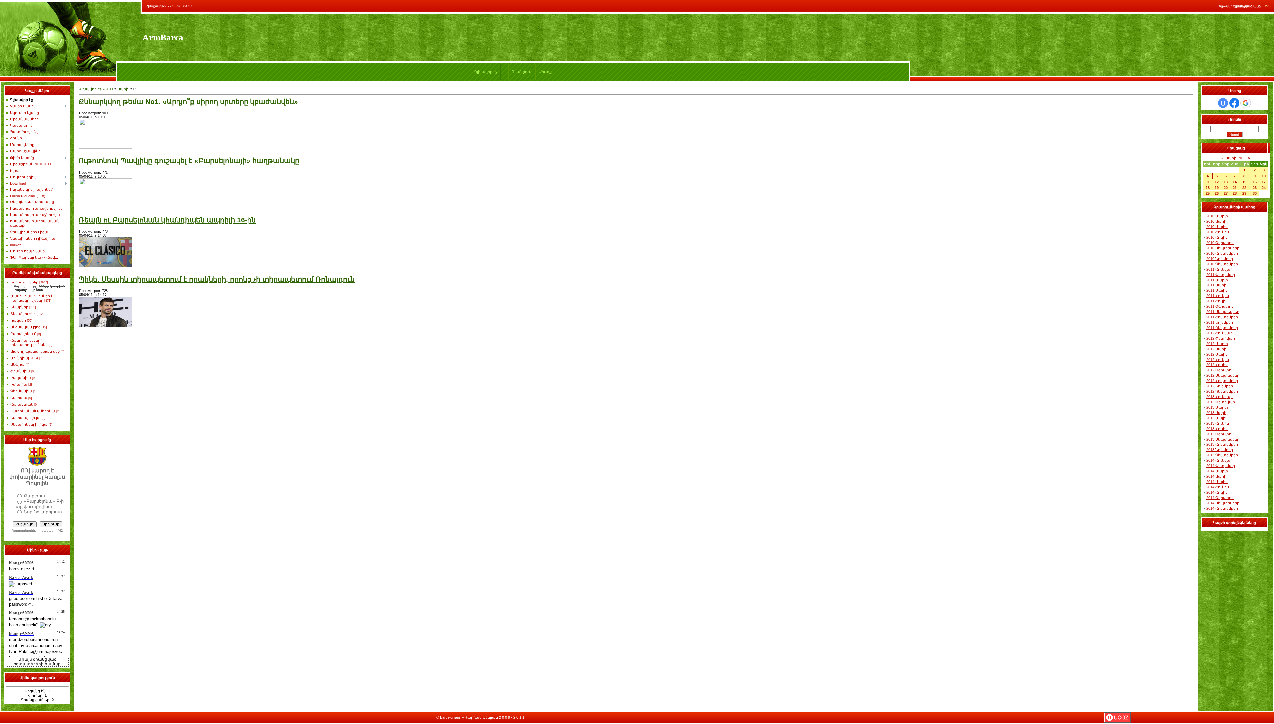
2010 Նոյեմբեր (1219, 259)
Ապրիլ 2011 (1235, 158)
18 (1208, 188)
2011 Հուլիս (1217, 301)
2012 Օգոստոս (1220, 370)
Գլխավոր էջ (485, 72)
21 (1235, 188)
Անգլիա (17, 364)
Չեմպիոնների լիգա (29, 424)
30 (1255, 193)
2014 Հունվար (1219, 460)
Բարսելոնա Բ (23, 334)
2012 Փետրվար (1220, 338)
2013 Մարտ (1217, 407)
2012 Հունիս (1217, 360)
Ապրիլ (123, 89)
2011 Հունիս (1217, 296)
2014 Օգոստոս (1220, 498)
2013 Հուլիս (1217, 429)
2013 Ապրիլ (1216, 413)
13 (1226, 182)
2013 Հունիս (1217, 423)
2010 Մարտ (1217, 216)
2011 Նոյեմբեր (1219, 322)
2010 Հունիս (1217, 232)
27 (1226, 193)
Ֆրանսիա (20, 371)
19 (1217, 188)
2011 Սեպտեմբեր (1222, 312)
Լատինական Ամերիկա (32, 411)
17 (1264, 182)
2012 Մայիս (1217, 354)
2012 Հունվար (1219, 333)
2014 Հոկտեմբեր (1222, 508)
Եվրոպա (18, 398)
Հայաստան (21, 404)
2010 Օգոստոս (1220, 243)
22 (1244, 188)
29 (1244, 193)
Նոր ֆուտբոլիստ (43, 511)
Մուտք (545, 72)
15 (1244, 182)
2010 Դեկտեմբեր (1222, 264)
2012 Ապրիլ (1216, 349)
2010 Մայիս (1217, 227)
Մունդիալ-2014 (24, 358)
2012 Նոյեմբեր (1219, 386)
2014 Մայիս (1217, 482)
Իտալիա (18, 384)
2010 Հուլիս (1217, 237)
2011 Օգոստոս (1220, 306)
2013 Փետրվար (1220, 402)
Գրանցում (521, 72)
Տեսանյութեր (23, 314)
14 (1235, 182)
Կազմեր (18, 320)
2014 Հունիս (1217, 487)
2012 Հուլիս (1217, 365)
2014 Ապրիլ (1216, 476)
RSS (1267, 6)
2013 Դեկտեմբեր (1222, 455)
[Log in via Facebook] (1234, 103)
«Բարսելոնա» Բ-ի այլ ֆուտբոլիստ (40, 504)
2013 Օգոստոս (1220, 434)
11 (1208, 182)
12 (1217, 182)
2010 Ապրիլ (1216, 221)
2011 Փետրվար (1220, 275)
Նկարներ (19, 307)
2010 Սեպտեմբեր (1222, 248)
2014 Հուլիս (1217, 492)
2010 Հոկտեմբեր (1222, 253)
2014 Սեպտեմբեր (1222, 503)
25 (1208, 193)
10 (1264, 176)
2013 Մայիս (1217, 418)
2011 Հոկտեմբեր (1222, 317)
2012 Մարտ (1217, 344)
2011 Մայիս (1217, 290)
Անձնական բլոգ (25, 327)
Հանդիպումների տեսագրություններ (29, 342)
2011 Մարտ (1217, 280)
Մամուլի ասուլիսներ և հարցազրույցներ (32, 298)
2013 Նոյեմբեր (1219, 450)
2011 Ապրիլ (1216, 285)
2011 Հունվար (1219, 269)
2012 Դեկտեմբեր (1222, 391)
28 (1235, 193)
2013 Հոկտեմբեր (1222, 444)
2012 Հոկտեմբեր (1222, 381)
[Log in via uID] (1223, 103)
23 (1255, 188)
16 (1255, 182)
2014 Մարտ (1217, 471)
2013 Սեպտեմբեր (1222, 439)
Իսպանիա (20, 378)
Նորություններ (24, 282)
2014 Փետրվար (1220, 466)
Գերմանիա (21, 391)
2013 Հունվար (1219, 397)
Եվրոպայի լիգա (25, 418)
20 (1226, 188)
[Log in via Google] (1245, 103)
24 (1264, 188)
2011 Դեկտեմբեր (1222, 328)
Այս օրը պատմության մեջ (35, 351)
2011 (109, 89)
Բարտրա (34, 495)
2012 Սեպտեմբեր (1222, 375)
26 (1217, 193)
